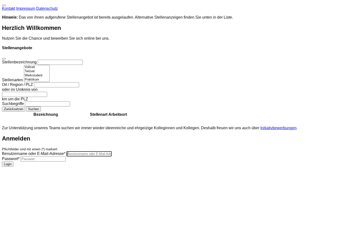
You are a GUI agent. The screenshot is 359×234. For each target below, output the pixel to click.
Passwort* (11, 159)
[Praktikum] (36, 80)
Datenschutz (47, 8)
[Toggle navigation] (4, 5)
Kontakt (8, 8)
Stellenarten (13, 80)
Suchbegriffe (13, 104)
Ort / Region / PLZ (18, 84)
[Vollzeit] (36, 67)
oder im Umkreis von (20, 89)
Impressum (25, 8)
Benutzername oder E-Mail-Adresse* (33, 154)
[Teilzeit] (36, 71)
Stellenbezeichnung (20, 62)
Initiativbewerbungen (278, 128)
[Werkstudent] (36, 75)
